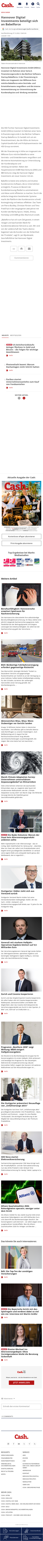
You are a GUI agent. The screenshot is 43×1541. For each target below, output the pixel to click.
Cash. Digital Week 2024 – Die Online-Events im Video (20, 1504)
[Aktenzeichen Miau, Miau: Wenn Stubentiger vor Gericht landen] (21, 706)
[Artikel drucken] (21, 249)
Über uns (26, 1485)
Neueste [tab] (5, 335)
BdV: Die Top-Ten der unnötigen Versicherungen (17, 1272)
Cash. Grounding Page (31, 1487)
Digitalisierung (7, 1469)
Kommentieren (21, 258)
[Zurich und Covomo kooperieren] (21, 979)
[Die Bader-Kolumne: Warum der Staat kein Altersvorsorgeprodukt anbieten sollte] (21, 820)
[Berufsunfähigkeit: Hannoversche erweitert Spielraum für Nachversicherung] (21, 594)
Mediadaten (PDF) (29, 1479)
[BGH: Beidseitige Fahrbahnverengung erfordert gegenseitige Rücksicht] (21, 650)
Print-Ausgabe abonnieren (22, 543)
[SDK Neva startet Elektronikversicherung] (21, 1142)
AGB (24, 1461)
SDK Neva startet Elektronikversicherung (12, 1158)
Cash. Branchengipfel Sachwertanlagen (17, 1509)
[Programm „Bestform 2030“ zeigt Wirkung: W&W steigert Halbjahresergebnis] (21, 1033)
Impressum (27, 1470)
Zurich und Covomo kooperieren (17, 994)
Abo (24, 1455)
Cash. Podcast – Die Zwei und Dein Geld (16, 1515)
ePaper (25, 1458)
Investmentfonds (8, 1461)
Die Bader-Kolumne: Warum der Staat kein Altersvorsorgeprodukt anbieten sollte (20, 837)
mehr (11, 355)
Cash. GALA (5, 1507)
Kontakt (26, 1473)
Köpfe (3, 1474)
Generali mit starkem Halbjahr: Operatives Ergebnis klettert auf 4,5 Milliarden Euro (19, 945)
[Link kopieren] (13, 249)
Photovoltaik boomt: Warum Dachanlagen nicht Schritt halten (22, 365)
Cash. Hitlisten (7, 1512)
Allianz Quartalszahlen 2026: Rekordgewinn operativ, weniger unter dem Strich (20, 1208)
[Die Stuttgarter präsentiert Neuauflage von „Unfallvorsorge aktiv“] (21, 1089)
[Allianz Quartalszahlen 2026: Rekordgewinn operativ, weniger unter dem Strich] (21, 1192)
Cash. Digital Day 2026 (9, 1501)
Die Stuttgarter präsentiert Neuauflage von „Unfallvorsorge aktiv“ (20, 1104)
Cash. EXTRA (5, 1495)
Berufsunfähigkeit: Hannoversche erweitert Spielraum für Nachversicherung (18, 611)
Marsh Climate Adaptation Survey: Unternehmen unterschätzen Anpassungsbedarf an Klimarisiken (18, 779)
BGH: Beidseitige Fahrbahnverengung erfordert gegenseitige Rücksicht (19, 666)
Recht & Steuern (7, 1471)
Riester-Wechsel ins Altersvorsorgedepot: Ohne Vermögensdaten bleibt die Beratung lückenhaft (19, 1353)
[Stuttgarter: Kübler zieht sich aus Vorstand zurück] (21, 877)
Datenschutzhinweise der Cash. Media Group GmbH (31, 1466)
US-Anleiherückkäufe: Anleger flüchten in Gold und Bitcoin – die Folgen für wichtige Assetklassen (22, 348)
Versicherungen (7, 1455)
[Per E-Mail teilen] (29, 249)
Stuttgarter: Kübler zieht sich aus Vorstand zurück (17, 892)
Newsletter (27, 1482)
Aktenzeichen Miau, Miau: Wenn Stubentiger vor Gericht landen (17, 722)
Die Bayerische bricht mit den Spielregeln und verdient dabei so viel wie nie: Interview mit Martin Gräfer (20, 1311)
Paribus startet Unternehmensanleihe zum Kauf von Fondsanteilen (22, 382)
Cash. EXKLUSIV (6, 1498)
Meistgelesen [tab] (15, 335)
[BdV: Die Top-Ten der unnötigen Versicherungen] (21, 1257)
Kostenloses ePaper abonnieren (21, 536)
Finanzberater (6, 1458)
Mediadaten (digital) (31, 1476)
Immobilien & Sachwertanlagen (8, 1465)
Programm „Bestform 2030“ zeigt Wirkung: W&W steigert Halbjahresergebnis (17, 1049)
